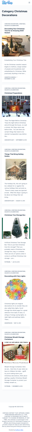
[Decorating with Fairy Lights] (16, 289)
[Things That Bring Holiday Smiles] (16, 169)
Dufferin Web (19, 430)
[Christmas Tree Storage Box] (16, 228)
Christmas (22, 23)
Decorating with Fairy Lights (15, 276)
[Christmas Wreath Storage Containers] (16, 352)
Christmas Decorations (11, 23)
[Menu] (29, 2)
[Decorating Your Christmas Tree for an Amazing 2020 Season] (16, 46)
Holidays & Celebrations (12, 25)
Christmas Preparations (13, 93)
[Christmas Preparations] (16, 106)
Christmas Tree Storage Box (15, 215)
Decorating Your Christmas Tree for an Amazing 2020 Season (15, 31)
